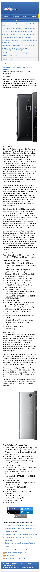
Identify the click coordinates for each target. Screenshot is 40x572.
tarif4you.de (6, 64)
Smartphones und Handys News (15, 553)
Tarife (24, 16)
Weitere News (7, 60)
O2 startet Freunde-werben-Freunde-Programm (16, 53)
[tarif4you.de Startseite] (10, 9)
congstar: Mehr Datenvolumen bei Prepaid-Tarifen (17, 31)
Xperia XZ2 (27, 151)
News (6, 16)
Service (33, 16)
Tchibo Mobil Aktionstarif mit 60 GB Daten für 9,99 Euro (18, 45)
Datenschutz (15, 567)
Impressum (6, 567)
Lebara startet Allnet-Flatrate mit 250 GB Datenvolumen (18, 28)
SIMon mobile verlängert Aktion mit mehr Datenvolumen (19, 34)
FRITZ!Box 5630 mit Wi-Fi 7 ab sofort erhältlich (16, 56)
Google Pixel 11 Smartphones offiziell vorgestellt (16, 37)
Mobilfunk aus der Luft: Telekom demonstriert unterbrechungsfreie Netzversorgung (15, 49)
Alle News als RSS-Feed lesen (15, 558)
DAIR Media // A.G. (9, 565)
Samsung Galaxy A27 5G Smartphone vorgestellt (21, 534)
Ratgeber (16, 16)
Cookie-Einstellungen (27, 567)
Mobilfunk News (10, 556)
